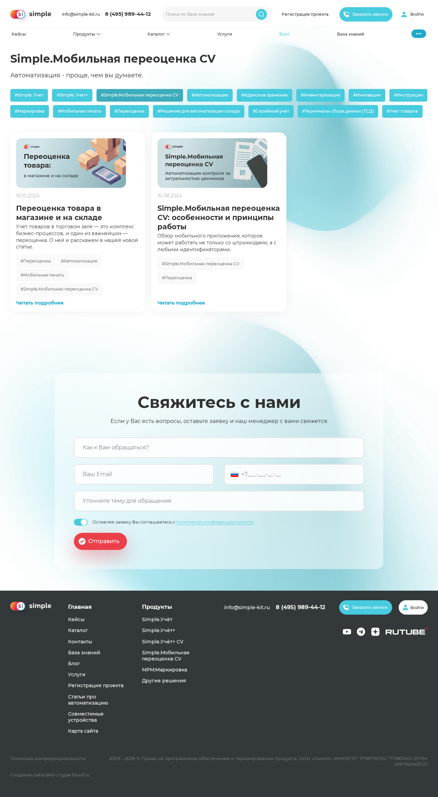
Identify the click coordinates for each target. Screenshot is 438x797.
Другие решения (164, 681)
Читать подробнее (40, 303)
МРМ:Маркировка (164, 670)
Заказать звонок (370, 14)
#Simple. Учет (29, 95)
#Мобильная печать (79, 111)
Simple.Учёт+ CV (162, 642)
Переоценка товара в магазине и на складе (59, 213)
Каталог (156, 34)
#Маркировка (29, 111)
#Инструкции (408, 95)
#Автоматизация (210, 95)
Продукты (84, 34)
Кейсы (19, 34)
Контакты (80, 642)
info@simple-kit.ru (81, 14)
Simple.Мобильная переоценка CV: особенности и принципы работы (218, 217)
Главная (80, 607)
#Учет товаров (402, 111)
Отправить (103, 541)
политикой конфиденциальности (215, 522)
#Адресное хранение (264, 95)
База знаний (350, 34)
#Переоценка (129, 111)
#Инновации (367, 95)
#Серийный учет (271, 111)
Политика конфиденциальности (48, 758)
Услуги (224, 34)
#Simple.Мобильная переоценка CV (140, 95)
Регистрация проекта (305, 14)
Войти (417, 14)
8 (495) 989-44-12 (128, 14)
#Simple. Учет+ (72, 95)
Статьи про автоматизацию (88, 700)
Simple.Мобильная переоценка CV (166, 656)
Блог (284, 34)
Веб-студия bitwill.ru (68, 774)
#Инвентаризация (320, 95)
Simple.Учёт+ (158, 630)
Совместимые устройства (86, 717)
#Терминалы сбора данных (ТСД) (338, 111)
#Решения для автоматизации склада (198, 111)
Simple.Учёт (157, 619)
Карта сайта (83, 731)
